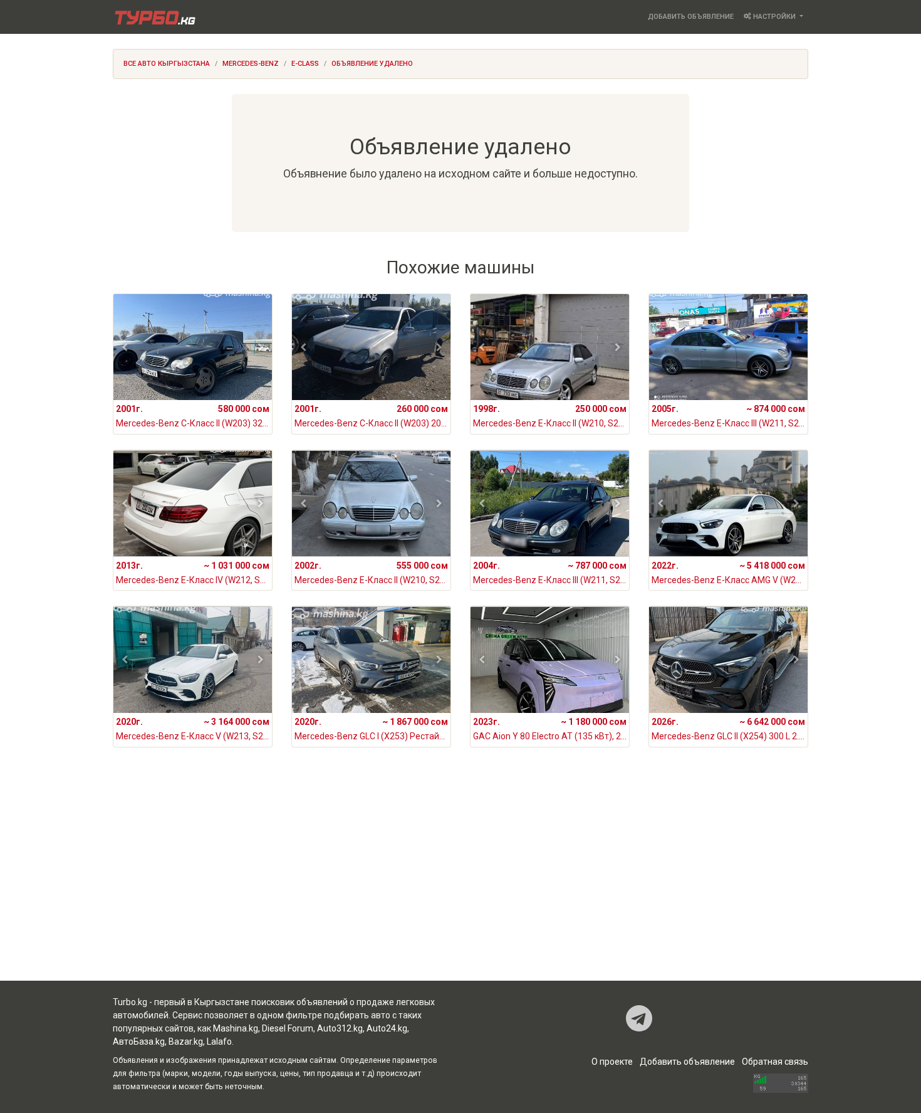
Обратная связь (775, 1062)
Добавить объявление (691, 17)
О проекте (612, 1062)
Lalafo (219, 1042)
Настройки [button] (774, 17)
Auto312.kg (340, 1028)
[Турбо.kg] (154, 17)
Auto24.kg (387, 1028)
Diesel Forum (287, 1028)
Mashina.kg (235, 1028)
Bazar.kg (186, 1042)
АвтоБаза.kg (139, 1042)
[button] (125, 347)
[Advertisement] (460, 880)
